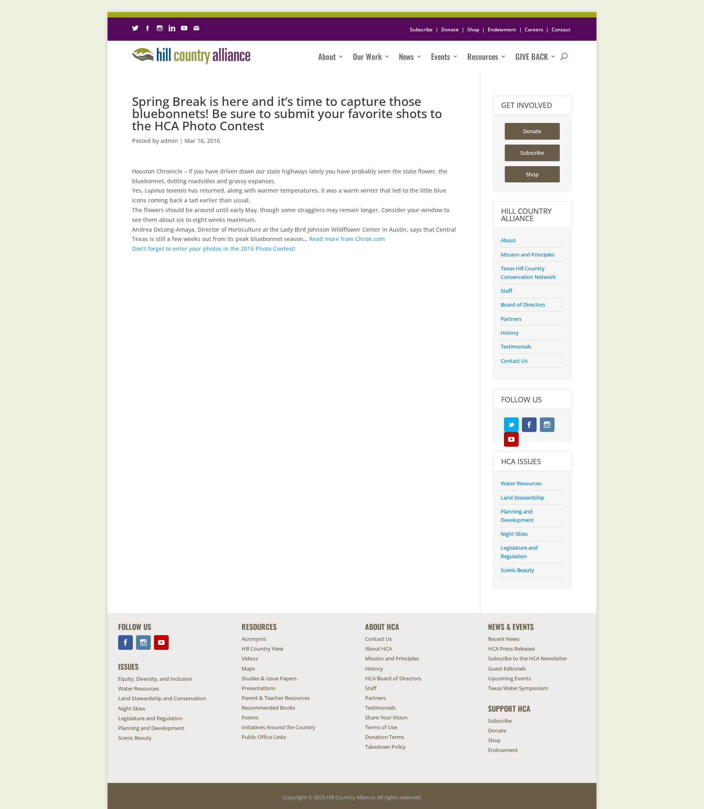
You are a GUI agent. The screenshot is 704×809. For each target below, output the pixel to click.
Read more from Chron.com (347, 239)
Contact (561, 29)
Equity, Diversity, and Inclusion (155, 678)
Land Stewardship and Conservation (162, 698)
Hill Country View (262, 648)
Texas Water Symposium (518, 688)
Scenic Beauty (517, 570)
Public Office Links (264, 737)
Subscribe (421, 29)
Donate (450, 29)
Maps (248, 668)
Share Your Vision (386, 717)
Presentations (258, 688)
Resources (482, 56)
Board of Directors (523, 304)
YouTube (511, 439)
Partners (511, 318)
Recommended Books (268, 707)
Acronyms (254, 638)
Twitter (511, 424)
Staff (506, 290)
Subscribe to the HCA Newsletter (527, 658)
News (406, 56)
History (510, 332)
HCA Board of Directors (393, 678)
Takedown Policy (385, 746)
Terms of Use (381, 727)
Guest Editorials (507, 668)
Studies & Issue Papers (269, 678)
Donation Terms (384, 737)
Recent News (503, 638)
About (327, 56)
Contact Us (514, 360)
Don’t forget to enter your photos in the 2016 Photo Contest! (213, 248)
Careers (534, 29)
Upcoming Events (509, 678)
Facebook (529, 424)
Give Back (531, 56)
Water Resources (521, 483)
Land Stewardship (522, 497)
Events (440, 56)
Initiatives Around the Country (278, 727)
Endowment (502, 29)
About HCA (378, 648)
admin (169, 141)
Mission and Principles (527, 254)
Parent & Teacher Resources (276, 698)
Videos (250, 658)
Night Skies (514, 533)
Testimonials (516, 346)
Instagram (547, 424)
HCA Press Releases (511, 648)
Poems (250, 717)
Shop (473, 29)
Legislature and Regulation (150, 718)
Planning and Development (151, 728)
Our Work (367, 56)
